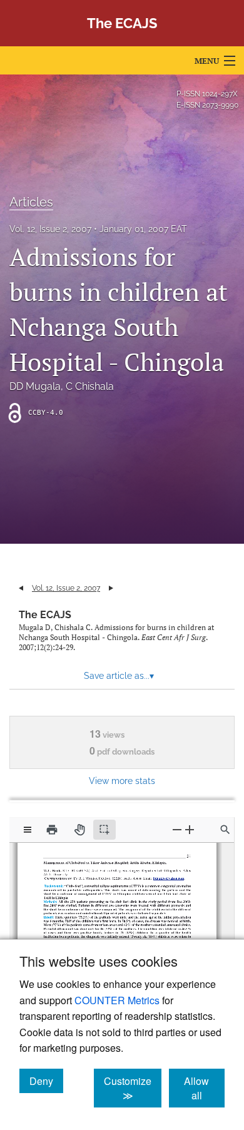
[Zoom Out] (177, 829)
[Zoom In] (189, 829)
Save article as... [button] (119, 676)
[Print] (52, 830)
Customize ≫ (132, 1088)
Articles (31, 202)
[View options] (27, 829)
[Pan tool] (79, 830)
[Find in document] (225, 830)
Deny (46, 1080)
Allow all (204, 1088)
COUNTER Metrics (117, 1000)
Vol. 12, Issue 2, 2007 (50, 229)
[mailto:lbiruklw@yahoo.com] (167, 876)
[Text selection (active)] (104, 830)
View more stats (122, 780)
